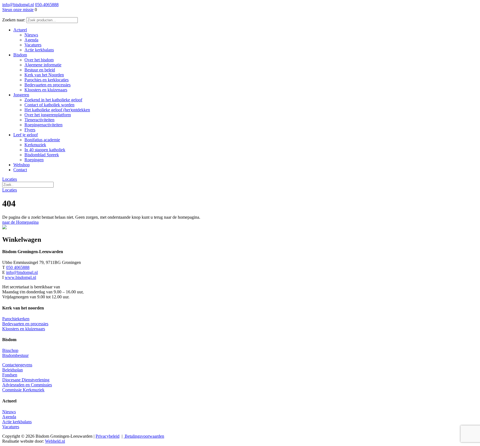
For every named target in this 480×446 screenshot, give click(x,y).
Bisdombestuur (15, 355)
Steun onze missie (18, 9)
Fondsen (9, 374)
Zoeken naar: (13, 19)
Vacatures (10, 426)
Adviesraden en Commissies (27, 384)
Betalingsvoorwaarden (144, 436)
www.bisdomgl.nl (20, 277)
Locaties (9, 179)
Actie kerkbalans (17, 421)
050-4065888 (47, 4)
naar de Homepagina (20, 222)
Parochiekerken (15, 318)
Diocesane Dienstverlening (25, 379)
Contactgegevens (17, 364)
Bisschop (10, 350)
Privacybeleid (107, 436)
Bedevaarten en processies (25, 323)
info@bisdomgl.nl (18, 4)
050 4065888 (17, 267)
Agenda (9, 416)
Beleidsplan (12, 369)
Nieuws (9, 411)
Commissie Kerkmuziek (23, 389)
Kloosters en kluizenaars (23, 328)
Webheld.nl (55, 441)
